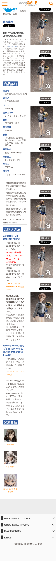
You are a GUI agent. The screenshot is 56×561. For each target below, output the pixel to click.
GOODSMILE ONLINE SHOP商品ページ (15, 286)
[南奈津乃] (41, 43)
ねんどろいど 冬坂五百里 (10, 490)
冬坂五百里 (12, 46)
